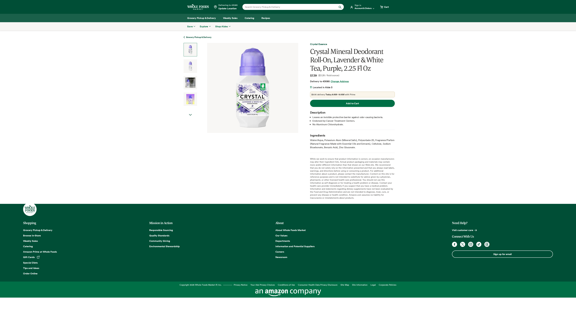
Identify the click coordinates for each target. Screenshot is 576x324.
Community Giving (159, 241)
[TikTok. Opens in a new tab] (478, 244)
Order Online (30, 273)
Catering (28, 246)
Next (190, 114)
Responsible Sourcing (161, 230)
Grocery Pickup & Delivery (37, 230)
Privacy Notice (241, 284)
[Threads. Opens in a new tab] (486, 244)
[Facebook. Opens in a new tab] (454, 244)
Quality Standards (159, 235)
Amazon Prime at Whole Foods (40, 251)
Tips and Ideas (31, 268)
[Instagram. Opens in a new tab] (470, 244)
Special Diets (30, 262)
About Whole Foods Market (290, 230)
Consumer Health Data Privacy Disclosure (318, 284)
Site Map (344, 284)
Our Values (281, 235)
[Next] (244, 88)
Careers (279, 251)
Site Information (360, 284)
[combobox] (288, 7)
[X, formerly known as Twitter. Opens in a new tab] (462, 244)
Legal (373, 284)
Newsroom (281, 257)
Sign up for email (502, 254)
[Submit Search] (340, 7)
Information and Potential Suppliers (295, 246)
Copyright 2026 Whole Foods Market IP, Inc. (201, 284)
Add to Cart (352, 103)
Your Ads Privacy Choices (262, 284)
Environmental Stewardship (164, 246)
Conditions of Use (286, 284)
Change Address (340, 81)
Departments (282, 241)
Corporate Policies (387, 284)
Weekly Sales (30, 241)
